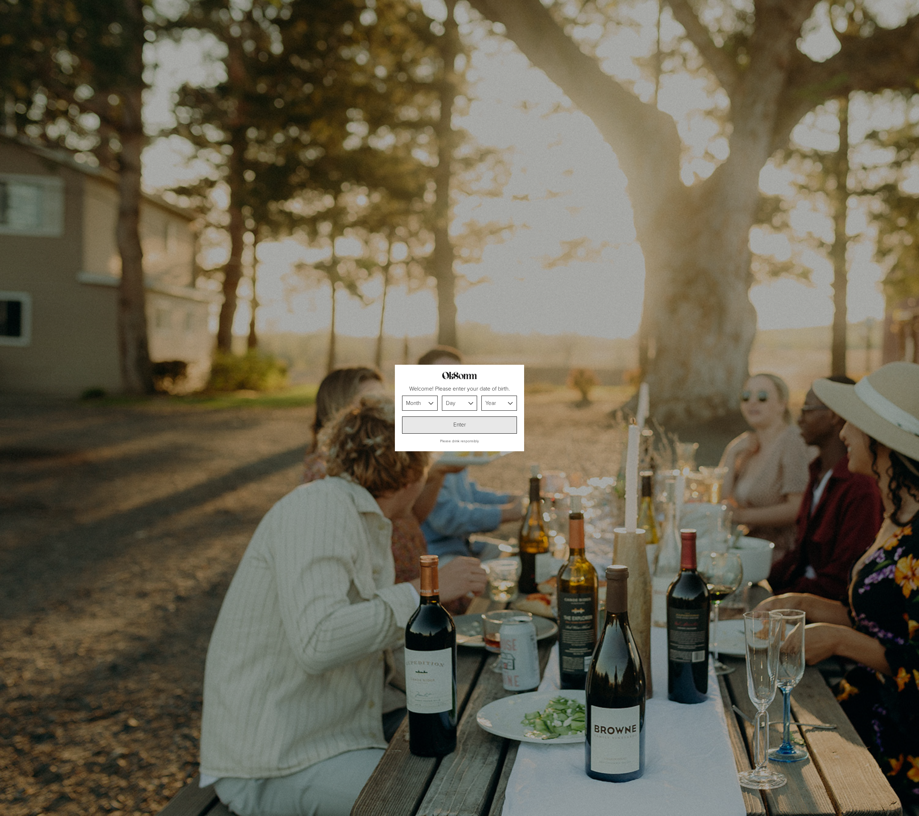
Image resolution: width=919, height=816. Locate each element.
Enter (459, 424)
